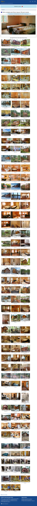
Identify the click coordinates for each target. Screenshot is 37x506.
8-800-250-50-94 (13, 500)
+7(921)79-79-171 (10, 3)
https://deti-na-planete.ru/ (27, 499)
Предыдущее (10, 13)
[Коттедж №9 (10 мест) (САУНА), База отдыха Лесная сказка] (15, 318)
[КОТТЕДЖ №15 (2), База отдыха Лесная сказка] (6, 376)
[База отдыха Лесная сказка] (6, 42)
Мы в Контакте (5, 503)
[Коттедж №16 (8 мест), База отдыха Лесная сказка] (6, 407)
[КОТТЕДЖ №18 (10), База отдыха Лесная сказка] (25, 469)
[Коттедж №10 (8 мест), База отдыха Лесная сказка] (25, 348)
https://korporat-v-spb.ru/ (27, 498)
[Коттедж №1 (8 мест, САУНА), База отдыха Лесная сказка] (15, 42)
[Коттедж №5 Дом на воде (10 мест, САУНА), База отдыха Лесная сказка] (6, 186)
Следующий (26, 13)
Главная (3, 9)
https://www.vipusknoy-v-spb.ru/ (28, 500)
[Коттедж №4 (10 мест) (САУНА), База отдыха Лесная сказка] (25, 149)
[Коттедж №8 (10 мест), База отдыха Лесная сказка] (25, 289)
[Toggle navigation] (35, 1)
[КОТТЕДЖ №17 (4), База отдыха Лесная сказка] (25, 436)
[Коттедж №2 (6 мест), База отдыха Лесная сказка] (6, 104)
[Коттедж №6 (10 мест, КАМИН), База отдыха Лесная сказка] (6, 233)
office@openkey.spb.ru (6, 501)
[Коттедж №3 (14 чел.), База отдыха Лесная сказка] (15, 113)
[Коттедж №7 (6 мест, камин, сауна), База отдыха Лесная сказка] (25, 261)
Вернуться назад (4, 494)
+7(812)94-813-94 (4, 3)
